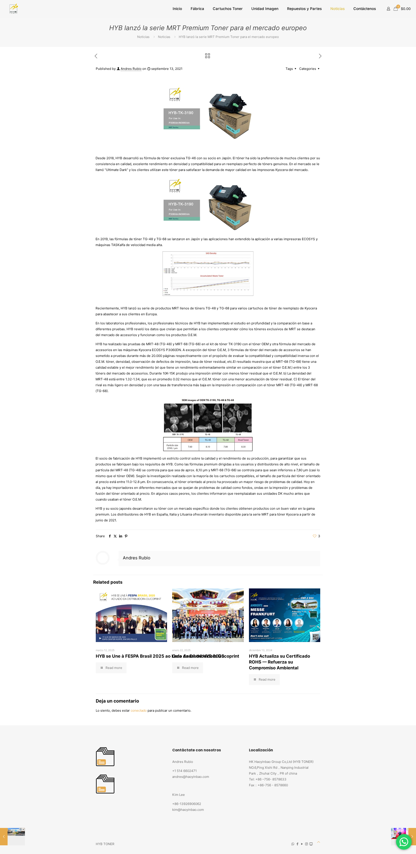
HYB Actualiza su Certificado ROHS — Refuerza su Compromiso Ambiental (279, 662)
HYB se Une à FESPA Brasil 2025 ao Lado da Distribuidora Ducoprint (167, 656)
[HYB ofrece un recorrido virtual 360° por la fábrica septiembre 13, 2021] (12, 836)
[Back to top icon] (318, 842)
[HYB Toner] (13, 8)
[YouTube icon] (302, 844)
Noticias (143, 37)
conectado (139, 710)
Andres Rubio (131, 69)
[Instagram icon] (306, 844)
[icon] (311, 844)
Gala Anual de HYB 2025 (198, 656)
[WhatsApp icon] (292, 844)
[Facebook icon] (297, 844)
